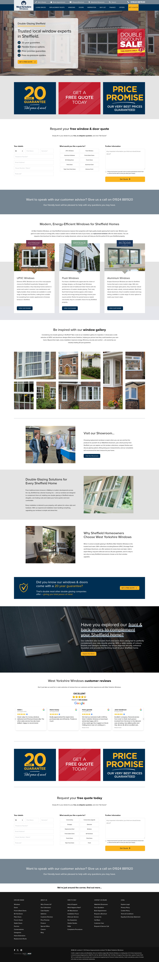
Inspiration (91, 7)
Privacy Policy (125, 907)
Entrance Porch (89, 169)
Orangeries (17, 932)
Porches (16, 926)
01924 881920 (138, 2)
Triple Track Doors (69, 843)
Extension (89, 824)
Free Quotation (99, 907)
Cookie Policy (125, 911)
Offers (121, 7)
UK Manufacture (72, 911)
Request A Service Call (101, 926)
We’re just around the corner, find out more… (79, 887)
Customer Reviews (47, 917)
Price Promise (45, 920)
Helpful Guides (72, 923)
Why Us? (103, 7)
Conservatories (19, 929)
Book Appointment (59, 2)
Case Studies (45, 911)
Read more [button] (53, 727)
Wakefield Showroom (97, 2)
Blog (42, 932)
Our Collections (46, 907)
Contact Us (97, 917)
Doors (81, 7)
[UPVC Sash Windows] (35, 365)
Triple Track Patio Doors (70, 169)
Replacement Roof (69, 829)
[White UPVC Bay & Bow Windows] (79, 395)
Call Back (97, 920)
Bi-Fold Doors (89, 833)
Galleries (43, 914)
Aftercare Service (73, 917)
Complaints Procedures (74, 929)
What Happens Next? (74, 907)
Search (114, 2)
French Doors (89, 160)
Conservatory (69, 820)
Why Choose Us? (46, 904)
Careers (43, 929)
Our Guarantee (72, 920)
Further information (113, 146)
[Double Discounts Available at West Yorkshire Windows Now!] (79, 98)
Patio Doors (70, 164)
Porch (89, 843)
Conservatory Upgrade (89, 820)
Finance (112, 7)
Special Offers (45, 926)
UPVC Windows (70, 151)
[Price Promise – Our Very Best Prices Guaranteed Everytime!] (124, 98)
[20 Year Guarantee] (35, 98)
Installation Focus (73, 914)
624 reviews (83, 700)
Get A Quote (42, 2)
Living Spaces (41, 7)
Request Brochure (78, 2)
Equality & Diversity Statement (130, 917)
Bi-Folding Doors (69, 160)
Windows (71, 7)
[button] (27, 62)
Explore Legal (125, 904)
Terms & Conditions (127, 914)
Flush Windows (89, 151)
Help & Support (72, 904)
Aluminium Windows (69, 155)
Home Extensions (19, 936)
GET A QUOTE (133, 7)
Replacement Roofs (57, 7)
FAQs (69, 926)
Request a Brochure (100, 914)
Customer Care (99, 923)
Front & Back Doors (89, 155)
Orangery (69, 824)
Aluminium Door (89, 164)
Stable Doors (18, 923)
